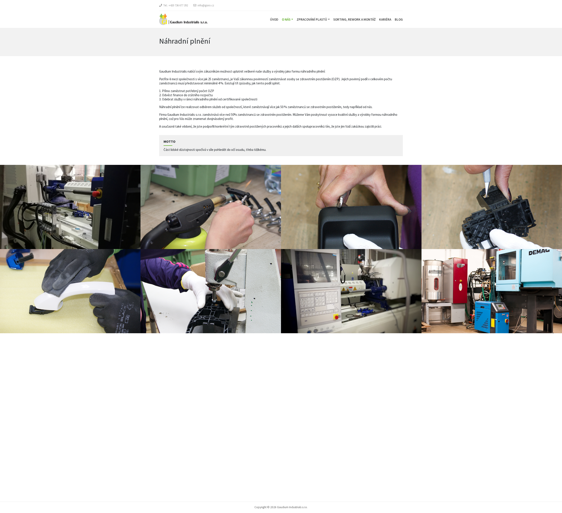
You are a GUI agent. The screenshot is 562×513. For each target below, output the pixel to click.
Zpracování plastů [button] (312, 19)
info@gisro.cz (206, 5)
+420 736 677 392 (178, 5)
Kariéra (385, 19)
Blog (399, 19)
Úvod (274, 19)
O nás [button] (286, 19)
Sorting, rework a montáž (354, 19)
